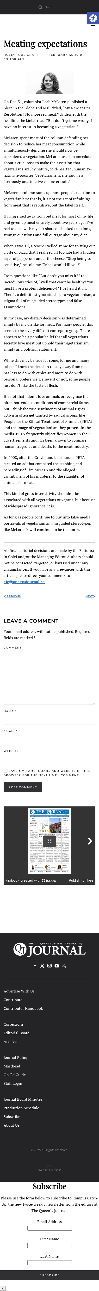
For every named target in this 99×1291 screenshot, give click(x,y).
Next (89, 596)
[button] (93, 18)
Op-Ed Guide (15, 1074)
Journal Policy (16, 1057)
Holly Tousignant (21, 54)
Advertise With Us (19, 991)
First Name (49, 1238)
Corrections (14, 1024)
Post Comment (23, 787)
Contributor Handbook (23, 1008)
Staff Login (13, 1083)
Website (11, 751)
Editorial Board (17, 1032)
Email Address (49, 1221)
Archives (11, 1041)
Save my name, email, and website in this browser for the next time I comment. (47, 773)
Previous (13, 596)
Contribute (13, 999)
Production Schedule (21, 1107)
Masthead (12, 1066)
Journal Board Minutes (23, 1099)
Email (10, 731)
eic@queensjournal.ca (24, 581)
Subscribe (12, 1116)
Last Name (49, 1256)
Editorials (14, 59)
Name (10, 711)
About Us (11, 1125)
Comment (13, 647)
